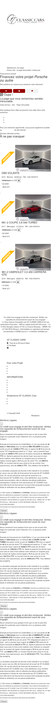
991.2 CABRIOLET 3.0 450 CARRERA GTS (24, 273)
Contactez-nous (14, 380)
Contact (7, 122)
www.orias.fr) (25, 334)
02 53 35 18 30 (14, 59)
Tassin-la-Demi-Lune (16, 403)
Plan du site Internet (15, 392)
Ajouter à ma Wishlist (4, 141)
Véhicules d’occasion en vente (16, 117)
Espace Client (14, 55)
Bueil (10, 399)
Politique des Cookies (16, 387)
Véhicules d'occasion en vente (19, 366)
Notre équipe (13, 50)
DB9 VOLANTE (11, 173)
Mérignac (11, 401)
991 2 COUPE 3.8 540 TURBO (19, 222)
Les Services (13, 368)
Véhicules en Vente (16, 31)
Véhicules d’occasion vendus (15, 120)
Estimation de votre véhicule (18, 373)
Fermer (4, 510)
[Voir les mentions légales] (19, 180)
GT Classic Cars (17, 26)
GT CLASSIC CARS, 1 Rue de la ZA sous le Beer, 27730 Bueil (25, 414)
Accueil (2, 70)
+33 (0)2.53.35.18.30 (15, 10)
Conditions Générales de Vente (19, 382)
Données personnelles (16, 385)
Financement (14, 36)
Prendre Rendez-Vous (17, 64)
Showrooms (13, 45)
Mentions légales (14, 390)
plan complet (9, 130)
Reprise (11, 40)
